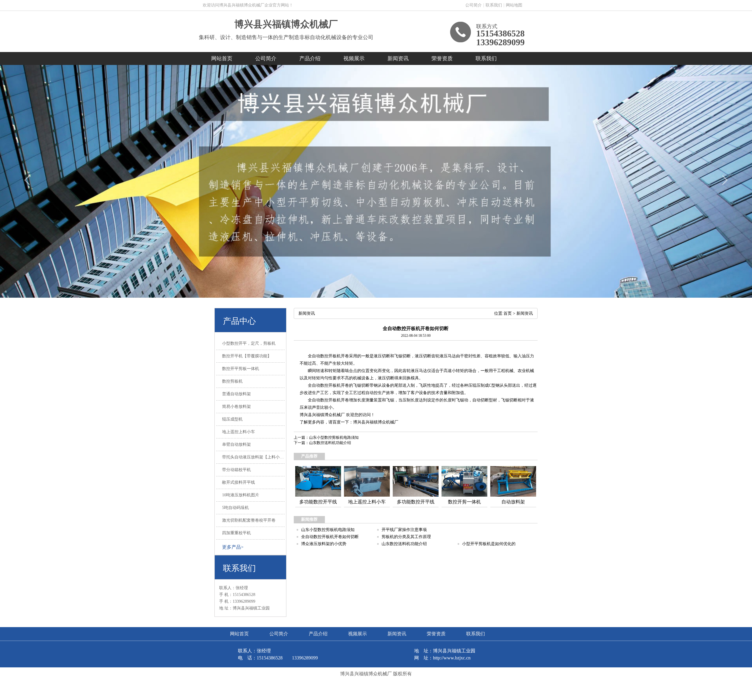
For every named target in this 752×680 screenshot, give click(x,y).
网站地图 (514, 5)
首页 (507, 313)
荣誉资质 (442, 58)
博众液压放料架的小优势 (323, 544)
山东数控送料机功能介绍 (330, 443)
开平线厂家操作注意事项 (404, 529)
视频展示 (354, 58)
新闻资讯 (398, 58)
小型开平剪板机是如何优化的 (489, 544)
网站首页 (221, 58)
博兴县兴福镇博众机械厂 (286, 24)
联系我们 (494, 5)
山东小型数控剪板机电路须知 (334, 437)
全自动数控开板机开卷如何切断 (330, 537)
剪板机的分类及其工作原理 (406, 537)
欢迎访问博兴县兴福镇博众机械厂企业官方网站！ (248, 5)
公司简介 (473, 5)
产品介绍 (309, 58)
